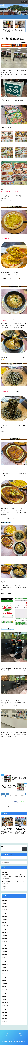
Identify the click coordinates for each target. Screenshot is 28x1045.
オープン (21, 1033)
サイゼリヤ (19, 793)
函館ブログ (12, 795)
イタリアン (13, 793)
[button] (25, 862)
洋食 (8, 793)
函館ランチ (18, 795)
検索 (2, 846)
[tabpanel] (7, 26)
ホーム (7, 1033)
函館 (7, 795)
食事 (21, 1035)
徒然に (14, 1039)
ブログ (24, 793)
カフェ (20, 1037)
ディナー (7, 1037)
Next (27, 26)
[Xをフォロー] (14, 808)
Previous (1, 26)
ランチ (3, 793)
